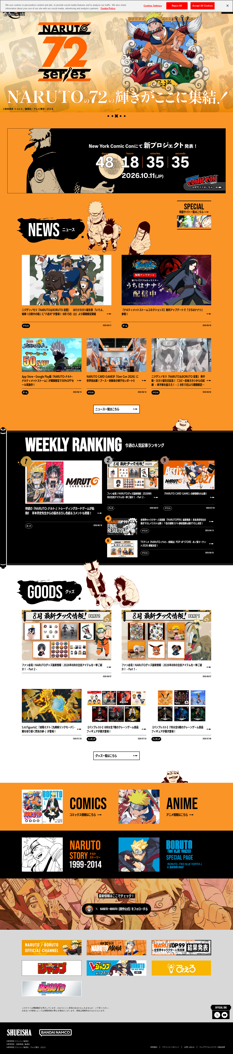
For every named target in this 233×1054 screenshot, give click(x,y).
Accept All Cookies (202, 5)
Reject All (177, 5)
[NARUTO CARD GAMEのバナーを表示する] (108, 116)
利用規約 (153, 1047)
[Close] (227, 5)
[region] (116, 6)
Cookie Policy (108, 8)
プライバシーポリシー (170, 1047)
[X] (217, 1015)
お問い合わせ (189, 1047)
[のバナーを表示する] (112, 116)
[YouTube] (225, 1015)
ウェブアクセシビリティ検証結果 (212, 1047)
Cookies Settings (153, 5)
